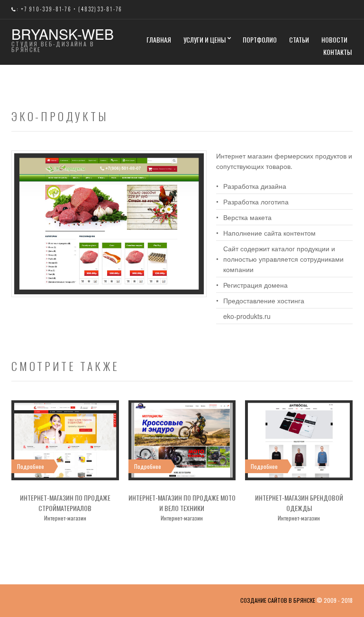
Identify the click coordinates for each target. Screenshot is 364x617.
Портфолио (260, 39)
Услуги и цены (204, 39)
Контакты (337, 52)
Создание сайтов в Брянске (277, 600)
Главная (158, 39)
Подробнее (30, 466)
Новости (334, 39)
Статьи (299, 39)
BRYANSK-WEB (62, 34)
